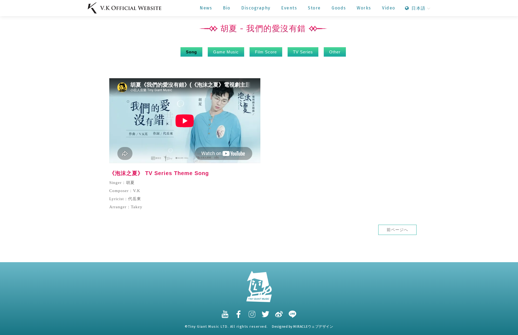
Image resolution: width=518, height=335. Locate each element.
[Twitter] (265, 311)
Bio (226, 8)
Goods (339, 8)
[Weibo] (279, 311)
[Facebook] (239, 311)
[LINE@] (292, 311)
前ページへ (397, 229)
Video (388, 8)
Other (334, 52)
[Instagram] (252, 311)
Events (289, 8)
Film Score (266, 52)
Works (364, 8)
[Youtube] (225, 311)
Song (191, 52)
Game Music (226, 52)
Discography (256, 8)
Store (314, 8)
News (206, 8)
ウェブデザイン (320, 326)
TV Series (303, 52)
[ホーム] (124, 7)
